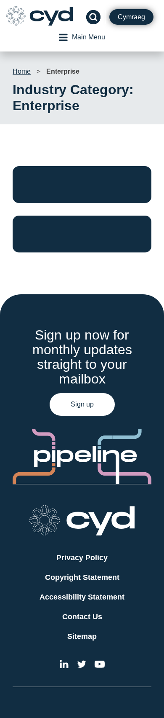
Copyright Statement (82, 577)
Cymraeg (131, 17)
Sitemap (82, 636)
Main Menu (88, 37)
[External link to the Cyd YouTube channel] (100, 665)
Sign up (82, 404)
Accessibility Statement (82, 597)
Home (22, 71)
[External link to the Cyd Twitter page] (81, 665)
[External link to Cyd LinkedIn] (64, 665)
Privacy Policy (82, 557)
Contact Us (82, 616)
